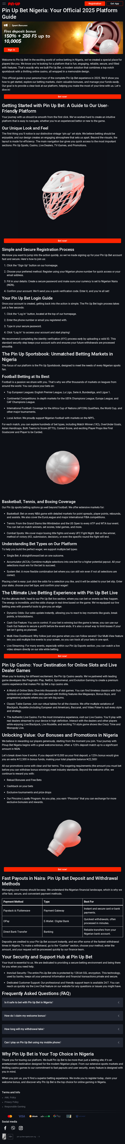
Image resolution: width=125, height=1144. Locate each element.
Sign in (11, 49)
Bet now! (62, 96)
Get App (115, 3)
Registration (95, 3)
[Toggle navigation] (4, 3)
